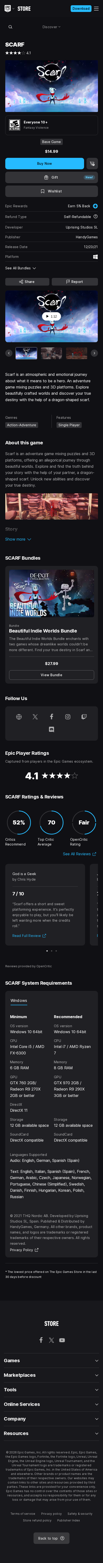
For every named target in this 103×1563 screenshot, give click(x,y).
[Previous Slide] (8, 353)
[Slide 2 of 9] (51, 353)
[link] (51, 675)
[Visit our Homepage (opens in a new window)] (19, 717)
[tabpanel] (51, 1074)
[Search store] (10, 27)
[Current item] (26, 353)
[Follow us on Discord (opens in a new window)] (51, 730)
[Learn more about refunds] (95, 217)
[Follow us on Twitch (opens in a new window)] (84, 717)
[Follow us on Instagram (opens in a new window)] (67, 717)
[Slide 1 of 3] (47, 951)
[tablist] (51, 1000)
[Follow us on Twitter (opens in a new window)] (35, 717)
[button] (51, 539)
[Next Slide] (94, 353)
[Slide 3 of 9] (76, 353)
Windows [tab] (19, 1000)
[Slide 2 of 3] (51, 951)
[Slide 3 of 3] (56, 951)
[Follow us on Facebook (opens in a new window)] (51, 717)
